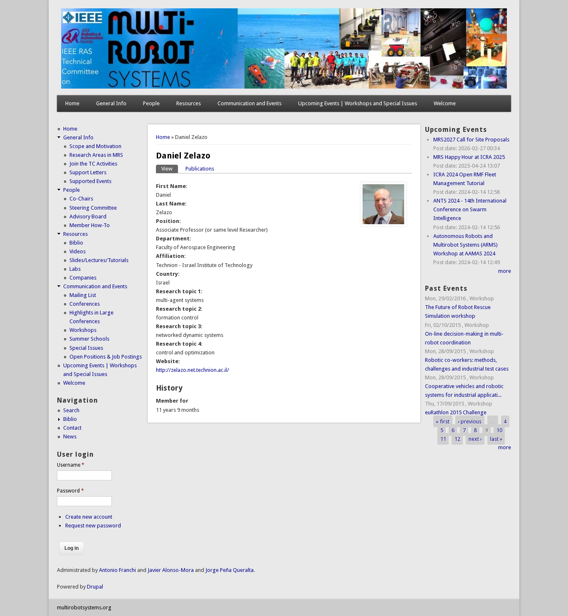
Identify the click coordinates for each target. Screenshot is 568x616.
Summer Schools (89, 339)
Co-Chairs (81, 198)
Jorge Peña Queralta (229, 570)
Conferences (84, 304)
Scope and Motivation (95, 146)
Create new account (88, 517)
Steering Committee (93, 208)
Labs (75, 269)
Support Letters (87, 172)
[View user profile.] (383, 225)
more (504, 271)
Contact (72, 428)
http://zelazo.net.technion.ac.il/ (192, 370)
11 (443, 438)
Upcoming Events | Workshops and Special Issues (357, 103)
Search (71, 410)
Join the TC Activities (93, 164)
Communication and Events (249, 103)
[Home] (284, 87)
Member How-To (89, 225)
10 (499, 430)
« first (442, 421)
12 (457, 438)
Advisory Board (87, 216)
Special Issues (86, 348)
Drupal (95, 587)
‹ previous (470, 421)
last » (496, 438)
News (70, 436)
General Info (111, 103)
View (169, 169)
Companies (82, 278)
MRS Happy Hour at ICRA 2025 (469, 157)
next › (475, 438)
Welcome (445, 103)
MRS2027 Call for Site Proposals (471, 139)
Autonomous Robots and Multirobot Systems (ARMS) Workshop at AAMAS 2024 (465, 245)
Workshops (82, 330)
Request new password (93, 525)
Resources (188, 103)
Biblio (76, 243)
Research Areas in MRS (96, 155)
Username (70, 465)
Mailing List (82, 295)
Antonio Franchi (117, 570)
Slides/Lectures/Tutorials (98, 260)
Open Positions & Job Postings (105, 357)
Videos (77, 251)
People (151, 103)
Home (72, 103)
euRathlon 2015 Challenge (456, 412)
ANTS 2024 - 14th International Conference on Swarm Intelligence (469, 209)
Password (70, 491)
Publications (199, 169)
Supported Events (90, 181)
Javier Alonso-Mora (170, 570)
